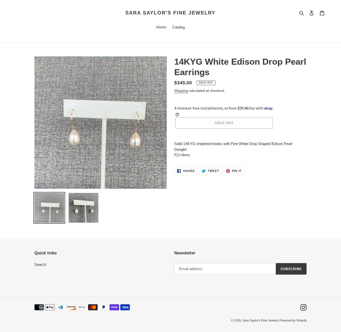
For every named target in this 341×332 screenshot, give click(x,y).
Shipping (181, 91)
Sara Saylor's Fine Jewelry (170, 12)
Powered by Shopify (293, 320)
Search (40, 264)
